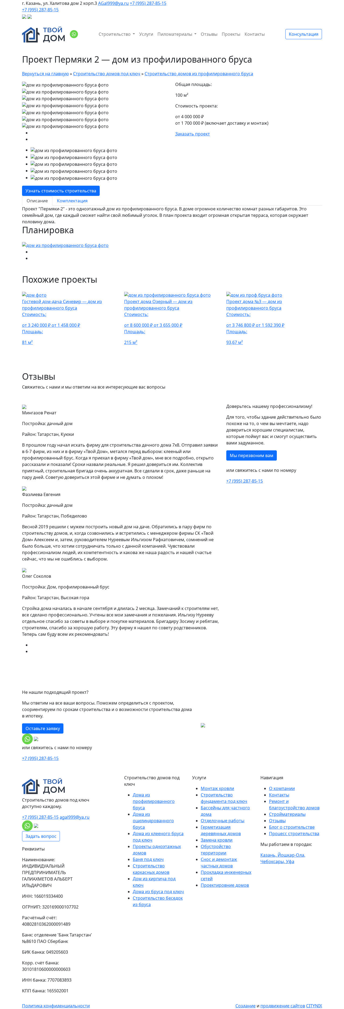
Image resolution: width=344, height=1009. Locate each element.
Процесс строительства (294, 833)
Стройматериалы (287, 814)
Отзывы (209, 34)
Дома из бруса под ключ (158, 892)
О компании (282, 788)
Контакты (255, 34)
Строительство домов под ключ (106, 74)
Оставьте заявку (43, 728)
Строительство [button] (115, 34)
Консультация (303, 34)
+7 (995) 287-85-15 (148, 3)
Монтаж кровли (217, 788)
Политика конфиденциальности (56, 1006)
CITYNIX (314, 1006)
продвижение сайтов (282, 1006)
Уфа (290, 861)
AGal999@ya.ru (113, 3)
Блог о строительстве (292, 827)
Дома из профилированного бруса (154, 801)
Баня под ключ (148, 859)
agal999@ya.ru (74, 817)
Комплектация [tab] (72, 201)
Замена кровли (216, 840)
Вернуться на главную (45, 74)
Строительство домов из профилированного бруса (199, 74)
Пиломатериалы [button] (175, 34)
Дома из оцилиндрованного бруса (153, 820)
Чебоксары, (273, 861)
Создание (245, 1006)
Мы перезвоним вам (251, 455)
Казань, (269, 855)
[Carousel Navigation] (95, 136)
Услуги (146, 34)
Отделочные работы (222, 821)
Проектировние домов (225, 885)
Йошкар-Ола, (291, 855)
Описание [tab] (37, 201)
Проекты (231, 34)
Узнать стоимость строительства (61, 191)
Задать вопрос (41, 836)
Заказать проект (192, 134)
